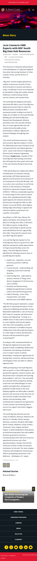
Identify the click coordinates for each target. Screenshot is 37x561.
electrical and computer (12, 59)
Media (18, 528)
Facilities (18, 534)
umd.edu (3, 558)
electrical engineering (27, 54)
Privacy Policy (4, 555)
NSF (6, 57)
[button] (3, 489)
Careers (18, 523)
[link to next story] (8, 465)
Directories (18, 512)
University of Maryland (19, 2)
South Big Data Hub (11, 62)
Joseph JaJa (7, 54)
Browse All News (9, 475)
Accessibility (12, 555)
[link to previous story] (4, 465)
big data (15, 54)
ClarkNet (18, 539)
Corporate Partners (18, 517)
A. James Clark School (16, 57)
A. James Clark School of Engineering (12, 7)
